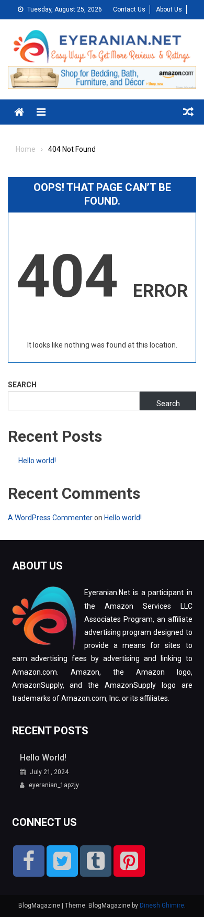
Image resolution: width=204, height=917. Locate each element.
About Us (169, 9)
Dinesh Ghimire (162, 905)
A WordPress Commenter (50, 517)
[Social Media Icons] (28, 861)
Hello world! (37, 460)
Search (22, 385)
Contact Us (129, 9)
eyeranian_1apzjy (54, 785)
